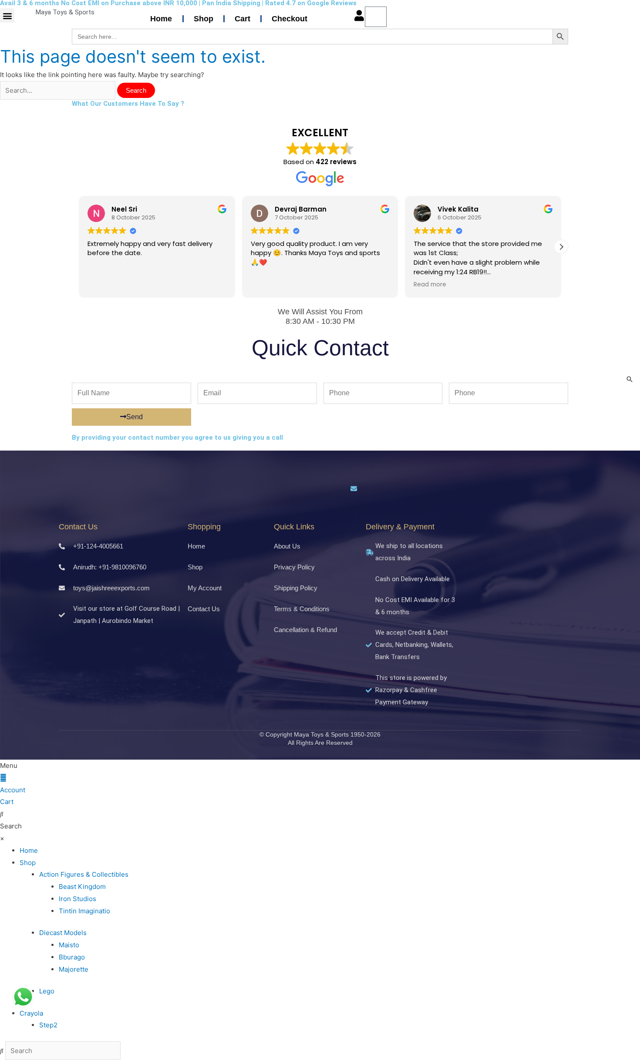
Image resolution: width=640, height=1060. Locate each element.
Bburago (72, 957)
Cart (242, 18)
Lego (46, 991)
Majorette (73, 969)
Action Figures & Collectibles (83, 874)
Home (161, 18)
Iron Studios (77, 899)
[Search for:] (58, 90)
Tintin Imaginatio (84, 911)
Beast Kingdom (82, 886)
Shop (203, 18)
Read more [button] (430, 285)
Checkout (289, 18)
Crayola (31, 1013)
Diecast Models (63, 933)
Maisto (69, 945)
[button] (7, 15)
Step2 (48, 1025)
